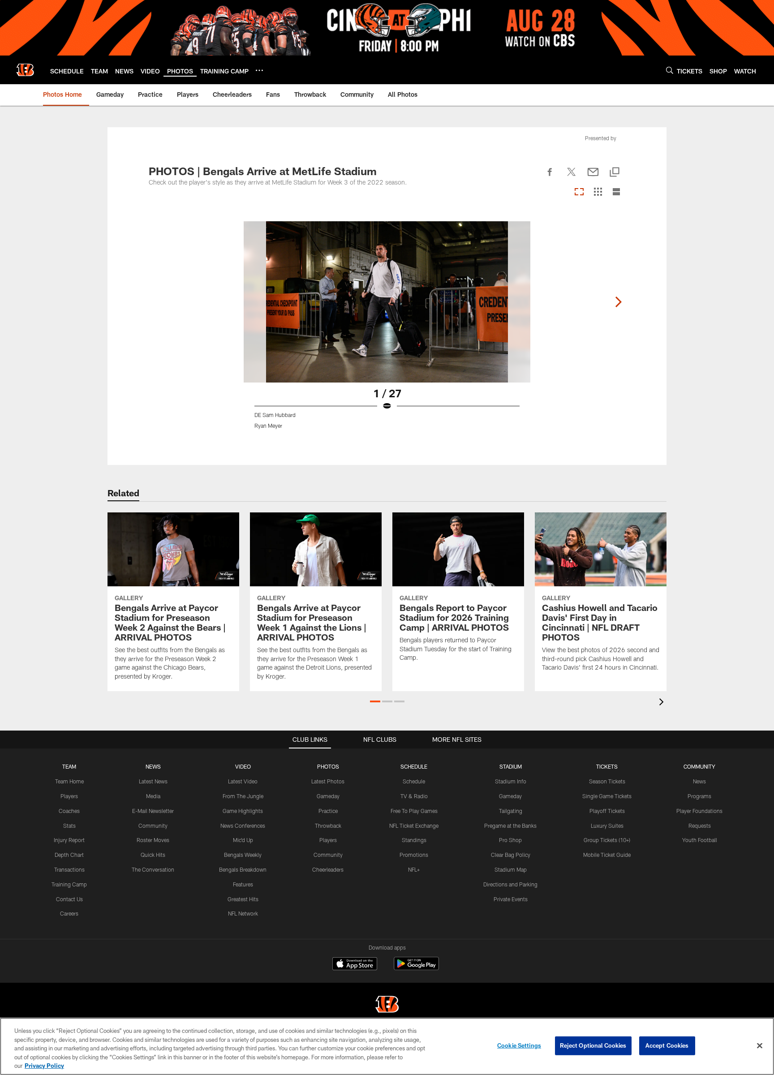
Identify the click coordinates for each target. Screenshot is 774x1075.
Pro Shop (510, 840)
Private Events (511, 899)
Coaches (69, 811)
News (699, 781)
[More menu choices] (259, 70)
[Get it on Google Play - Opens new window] (416, 968)
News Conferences (242, 825)
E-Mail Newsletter (153, 811)
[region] (387, 1046)
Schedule (414, 781)
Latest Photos (327, 781)
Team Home (69, 781)
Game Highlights (243, 811)
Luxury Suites (607, 825)
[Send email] (593, 177)
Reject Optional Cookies (593, 1045)
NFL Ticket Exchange (414, 825)
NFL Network (243, 913)
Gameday (328, 796)
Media (153, 796)
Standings (414, 840)
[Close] (760, 1046)
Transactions (69, 869)
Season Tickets (607, 781)
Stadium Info (510, 781)
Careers (69, 913)
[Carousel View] (579, 192)
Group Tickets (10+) (607, 840)
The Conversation (153, 869)
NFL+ (414, 869)
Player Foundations (699, 811)
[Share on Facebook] (550, 177)
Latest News (153, 781)
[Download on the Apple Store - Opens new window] (355, 964)
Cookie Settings (519, 1045)
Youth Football (699, 840)
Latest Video (243, 781)
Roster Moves (153, 840)
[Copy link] (614, 173)
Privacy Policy (44, 1065)
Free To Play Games (414, 811)
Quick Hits (153, 854)
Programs (699, 796)
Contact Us (69, 899)
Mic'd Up (243, 840)
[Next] (618, 302)
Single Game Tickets (607, 796)
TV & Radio (414, 796)
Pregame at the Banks (510, 825)
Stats (69, 825)
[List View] (616, 192)
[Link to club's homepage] (25, 70)
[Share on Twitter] (571, 177)
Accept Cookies (667, 1045)
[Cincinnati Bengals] (387, 1005)
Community (153, 825)
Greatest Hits (243, 899)
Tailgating (510, 811)
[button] (375, 701)
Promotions (414, 854)
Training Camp (69, 884)
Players (69, 796)
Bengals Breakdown (243, 869)
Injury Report (69, 840)
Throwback (328, 825)
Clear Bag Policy (510, 854)
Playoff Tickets (607, 811)
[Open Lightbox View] (387, 330)
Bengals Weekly (243, 854)
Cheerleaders (328, 869)
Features (243, 884)
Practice (328, 811)
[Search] (669, 70)
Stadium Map (510, 869)
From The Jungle (243, 796)
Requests (699, 825)
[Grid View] (597, 192)
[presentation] (662, 703)
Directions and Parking (510, 884)
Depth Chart (69, 854)
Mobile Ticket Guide (607, 854)
